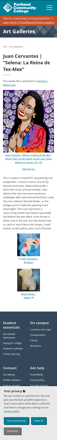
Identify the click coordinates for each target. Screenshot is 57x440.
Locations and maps (40, 329)
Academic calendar (13, 348)
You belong (9, 374)
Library (34, 340)
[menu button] (49, 7)
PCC (5, 46)
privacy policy (11, 411)
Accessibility (36, 374)
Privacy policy (37, 379)
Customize (12, 430)
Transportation (37, 334)
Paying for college (12, 343)
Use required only (16, 420)
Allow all (38, 420)
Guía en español (11, 385)
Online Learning (11, 353)
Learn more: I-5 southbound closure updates (28, 22)
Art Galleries (19, 31)
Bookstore (35, 345)
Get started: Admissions (9, 335)
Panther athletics (12, 379)
